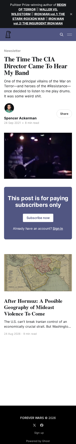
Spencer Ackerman (20, 118)
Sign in (58, 228)
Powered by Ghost (38, 441)
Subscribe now (38, 218)
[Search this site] (61, 34)
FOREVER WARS (32, 418)
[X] (34, 425)
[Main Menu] (69, 35)
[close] (71, 14)
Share (64, 113)
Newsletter (12, 51)
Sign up (39, 432)
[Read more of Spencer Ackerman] (9, 108)
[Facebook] (41, 425)
